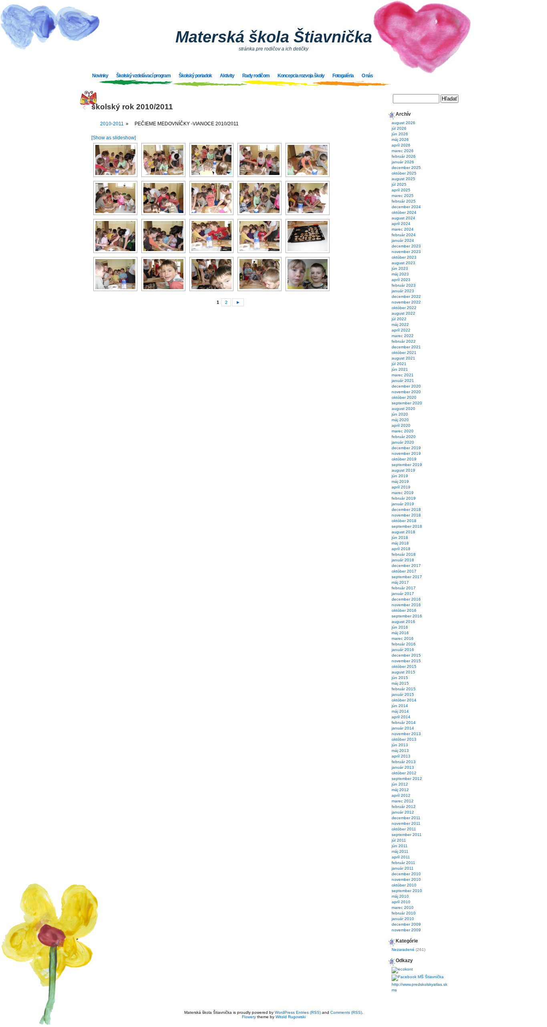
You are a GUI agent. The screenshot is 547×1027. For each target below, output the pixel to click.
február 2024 (404, 235)
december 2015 (406, 655)
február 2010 (404, 913)
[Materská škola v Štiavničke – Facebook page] (418, 977)
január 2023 (403, 291)
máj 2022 (400, 324)
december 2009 (406, 924)
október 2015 (404, 666)
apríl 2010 (401, 902)
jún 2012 (400, 784)
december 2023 (406, 246)
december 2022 (406, 296)
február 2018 (404, 554)
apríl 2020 (401, 425)
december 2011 (406, 818)
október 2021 (404, 352)
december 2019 (406, 448)
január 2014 (403, 728)
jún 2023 (400, 268)
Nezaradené (403, 949)
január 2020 (403, 442)
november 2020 (406, 392)
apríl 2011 (401, 857)
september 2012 (407, 778)
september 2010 (407, 890)
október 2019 (404, 459)
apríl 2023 (401, 279)
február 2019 (404, 498)
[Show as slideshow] (113, 138)
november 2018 (406, 515)
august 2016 (403, 621)
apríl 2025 (401, 190)
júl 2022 (399, 319)
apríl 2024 (401, 223)
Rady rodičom (255, 75)
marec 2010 (403, 907)
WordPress (285, 1012)
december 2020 (406, 386)
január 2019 (403, 504)
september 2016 (407, 616)
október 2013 (404, 739)
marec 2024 (403, 229)
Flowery (249, 1017)
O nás (367, 75)
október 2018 (404, 521)
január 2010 (403, 918)
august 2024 (403, 218)
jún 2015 (400, 677)
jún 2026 (400, 134)
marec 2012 (403, 801)
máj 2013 (400, 750)
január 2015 (403, 694)
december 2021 (406, 347)
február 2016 (404, 644)
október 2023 (404, 257)
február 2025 (404, 201)
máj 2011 (400, 851)
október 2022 (404, 307)
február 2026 (404, 156)
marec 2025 (403, 195)
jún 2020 (400, 414)
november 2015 (406, 661)
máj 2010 (400, 896)
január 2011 (403, 868)
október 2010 (404, 885)
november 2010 (406, 879)
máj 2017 (400, 582)
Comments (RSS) (346, 1012)
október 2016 (404, 610)
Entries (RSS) (308, 1012)
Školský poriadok (195, 75)
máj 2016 (400, 633)
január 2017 (403, 593)
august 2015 (403, 672)
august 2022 (403, 313)
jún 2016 (400, 627)
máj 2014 (400, 711)
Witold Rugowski (291, 1017)
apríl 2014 (401, 717)
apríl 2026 (401, 145)
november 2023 (406, 251)
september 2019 (407, 464)
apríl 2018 (401, 549)
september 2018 (407, 526)
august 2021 (403, 358)
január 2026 (403, 162)
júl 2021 (399, 364)
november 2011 (406, 823)
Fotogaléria (343, 75)
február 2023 (404, 285)
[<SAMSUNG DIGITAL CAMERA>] (115, 160)
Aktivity (227, 75)
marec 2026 (403, 151)
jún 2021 (400, 369)
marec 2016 (403, 638)
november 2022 (406, 302)
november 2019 (406, 453)
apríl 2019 (401, 487)
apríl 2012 (401, 795)
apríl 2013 (401, 756)
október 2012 (404, 773)
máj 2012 (400, 790)
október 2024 (404, 212)
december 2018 (406, 509)
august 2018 (403, 532)
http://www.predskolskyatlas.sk (419, 984)
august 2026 (403, 123)
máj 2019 (400, 481)
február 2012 (404, 806)
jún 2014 (400, 705)
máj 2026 (400, 139)
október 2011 (404, 829)
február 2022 (404, 341)
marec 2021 (403, 375)
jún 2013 (400, 745)
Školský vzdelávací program (143, 75)
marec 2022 (403, 336)
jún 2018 (400, 537)
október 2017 (404, 571)
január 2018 (403, 560)
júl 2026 (399, 128)
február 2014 (404, 722)
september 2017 (407, 577)
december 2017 (406, 565)
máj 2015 (400, 683)
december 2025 (406, 167)
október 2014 (404, 700)
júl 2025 (399, 184)
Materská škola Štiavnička (273, 37)
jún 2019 (400, 476)
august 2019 (403, 470)
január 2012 (403, 812)
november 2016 (406, 605)
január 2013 (403, 767)
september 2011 (407, 834)
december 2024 (406, 207)
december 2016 (406, 599)
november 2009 (406, 930)
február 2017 (404, 588)
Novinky (100, 75)
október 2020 (404, 397)
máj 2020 (400, 420)
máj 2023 (400, 274)
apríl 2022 (401, 330)
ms (394, 990)
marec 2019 (403, 492)
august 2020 (403, 408)
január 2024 (403, 240)
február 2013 (404, 762)
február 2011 (403, 862)
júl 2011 (399, 840)
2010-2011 (112, 124)
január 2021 (403, 380)
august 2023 (403, 263)
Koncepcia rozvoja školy (301, 75)
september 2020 (407, 403)
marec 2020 (403, 431)
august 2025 (403, 179)
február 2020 (404, 436)
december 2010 (406, 874)
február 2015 (404, 689)
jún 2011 (400, 846)
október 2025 (404, 173)
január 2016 (403, 649)
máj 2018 (400, 543)
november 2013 (406, 734)
